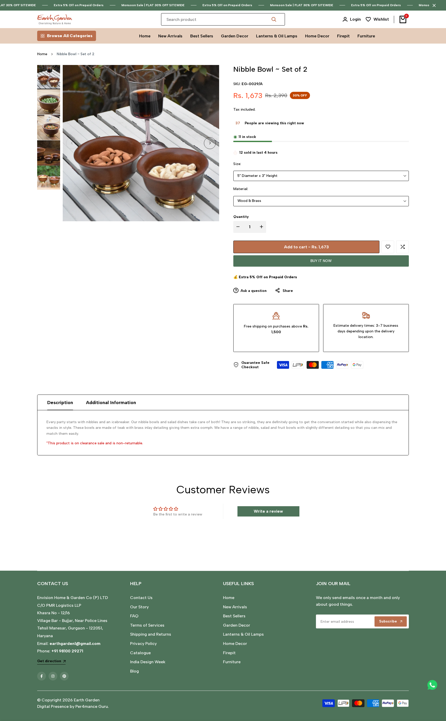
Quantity (241, 217)
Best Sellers (234, 615)
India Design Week (147, 661)
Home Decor (235, 643)
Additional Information (111, 402)
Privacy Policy (143, 643)
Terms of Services (147, 625)
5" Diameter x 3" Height (257, 176)
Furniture (232, 661)
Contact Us (141, 597)
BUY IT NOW (321, 261)
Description (60, 402)
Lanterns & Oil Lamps (243, 634)
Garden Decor (236, 625)
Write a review (268, 511)
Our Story (139, 606)
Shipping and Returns (150, 634)
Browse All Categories (69, 35)
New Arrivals (235, 606)
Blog (134, 671)
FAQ (134, 615)
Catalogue (140, 652)
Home (42, 54)
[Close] (433, 5)
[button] (387, 247)
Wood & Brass (249, 201)
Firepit (229, 652)
